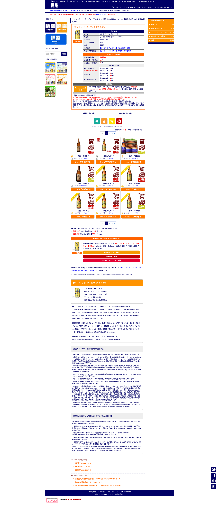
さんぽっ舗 (84, 158)
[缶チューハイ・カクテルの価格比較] (50, 85)
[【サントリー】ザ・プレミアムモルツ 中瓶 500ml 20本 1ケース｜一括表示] (125, 114)
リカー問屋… (110, 158)
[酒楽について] (62, 32)
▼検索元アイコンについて (82, 470)
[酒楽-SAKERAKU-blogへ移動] (56, 44)
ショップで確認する (83, 162)
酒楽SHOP (135, 158)
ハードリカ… (110, 185)
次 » (113, 133)
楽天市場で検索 (111, 256)
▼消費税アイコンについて (82, 463)
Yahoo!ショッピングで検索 (111, 260)
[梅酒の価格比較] (50, 97)
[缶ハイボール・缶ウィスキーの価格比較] (62, 85)
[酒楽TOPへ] (50, 32)
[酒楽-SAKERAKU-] (54, 8)
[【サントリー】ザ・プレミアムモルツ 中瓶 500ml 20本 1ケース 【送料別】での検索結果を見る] (89, 114)
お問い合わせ (119, 494)
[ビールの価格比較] (50, 73)
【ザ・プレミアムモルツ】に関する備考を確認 (115, 51)
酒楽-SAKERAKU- (157, 20)
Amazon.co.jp (100, 14)
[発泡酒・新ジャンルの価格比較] (62, 73)
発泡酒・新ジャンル (135, 7)
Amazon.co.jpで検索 (80, 89)
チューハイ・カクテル (146, 7)
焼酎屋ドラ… (85, 185)
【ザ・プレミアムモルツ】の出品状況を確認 (114, 48)
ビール (127, 7)
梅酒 (165, 7)
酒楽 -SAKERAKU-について (104, 494)
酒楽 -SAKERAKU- (109, 492)
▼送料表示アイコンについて (83, 466)
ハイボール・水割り (158, 7)
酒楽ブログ (170, 7)
